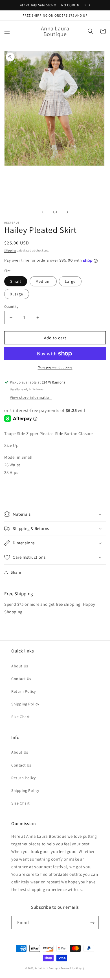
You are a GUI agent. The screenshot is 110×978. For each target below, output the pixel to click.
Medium (43, 281)
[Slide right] (67, 212)
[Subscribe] (92, 922)
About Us (19, 666)
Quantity (11, 306)
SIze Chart (20, 716)
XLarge (16, 294)
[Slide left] (42, 212)
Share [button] (16, 572)
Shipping (10, 250)
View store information (31, 397)
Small (15, 281)
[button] (7, 31)
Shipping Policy (25, 704)
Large (70, 281)
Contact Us (21, 678)
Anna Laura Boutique (47, 968)
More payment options (55, 367)
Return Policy (23, 691)
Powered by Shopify (73, 968)
